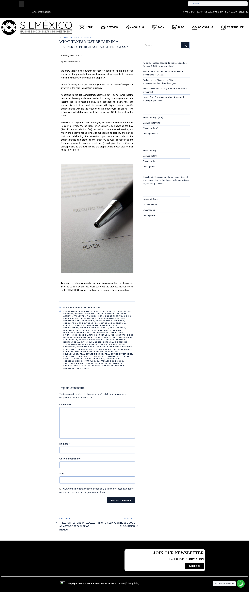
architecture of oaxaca (89, 313)
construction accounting (78, 321)
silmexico (86, 37)
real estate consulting (103, 349)
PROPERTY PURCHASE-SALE (91, 347)
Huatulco (91, 330)
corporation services (99, 325)
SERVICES (112, 27)
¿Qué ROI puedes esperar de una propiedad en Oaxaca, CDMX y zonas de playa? (165, 64)
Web (61, 473)
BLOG (181, 27)
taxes (108, 363)
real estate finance (91, 354)
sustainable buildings (110, 361)
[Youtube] (193, 585)
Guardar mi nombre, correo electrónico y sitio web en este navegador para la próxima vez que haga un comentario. (96, 490)
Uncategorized (149, 133)
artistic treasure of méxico (80, 316)
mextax (73, 340)
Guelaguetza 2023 (73, 330)
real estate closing (75, 349)
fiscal (104, 328)
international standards (108, 332)
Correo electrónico (70, 458)
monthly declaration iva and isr (82, 342)
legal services (102, 337)
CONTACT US (205, 27)
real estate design (92, 351)
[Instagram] (21, 4)
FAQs (161, 27)
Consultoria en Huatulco (78, 323)
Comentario (66, 404)
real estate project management (103, 356)
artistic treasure (116, 313)
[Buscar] (185, 45)
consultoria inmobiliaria (110, 323)
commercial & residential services (105, 318)
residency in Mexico (92, 359)
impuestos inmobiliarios (77, 332)
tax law (99, 363)
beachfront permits (110, 316)
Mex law (117, 337)
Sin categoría (149, 128)
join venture (118, 335)
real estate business (119, 347)
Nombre (64, 443)
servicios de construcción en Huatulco (91, 360)
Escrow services (89, 328)
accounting (70, 311)
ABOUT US (138, 27)
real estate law (72, 356)
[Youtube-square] (34, 4)
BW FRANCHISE (235, 27)
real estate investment (118, 354)
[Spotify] (47, 4)
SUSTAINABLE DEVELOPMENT (78, 363)
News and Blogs (72, 307)
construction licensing (110, 321)
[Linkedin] (185, 585)
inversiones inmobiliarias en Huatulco (86, 335)
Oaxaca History (93, 307)
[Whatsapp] (41, 4)
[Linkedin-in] (28, 4)
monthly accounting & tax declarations (103, 340)
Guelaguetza (117, 328)
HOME (89, 27)
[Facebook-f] (15, 4)
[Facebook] (170, 585)
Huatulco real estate (111, 330)
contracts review (74, 325)
